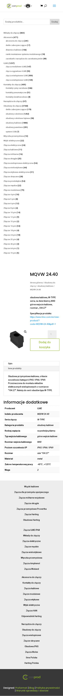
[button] (25, 331)
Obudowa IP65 (31, 646)
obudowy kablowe (45, 286)
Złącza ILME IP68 (31, 530)
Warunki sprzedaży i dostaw (32, 690)
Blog (31, 687)
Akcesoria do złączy (31, 577)
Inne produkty (14, 368)
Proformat (21, 687)
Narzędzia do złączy (31, 624)
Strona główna (36, 283)
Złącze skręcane (32, 641)
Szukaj (54, 22)
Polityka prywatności (48, 687)
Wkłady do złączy (31, 535)
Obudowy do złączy (31, 630)
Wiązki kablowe (31, 486)
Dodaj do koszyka (45, 344)
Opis (10, 363)
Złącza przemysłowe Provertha (32, 509)
